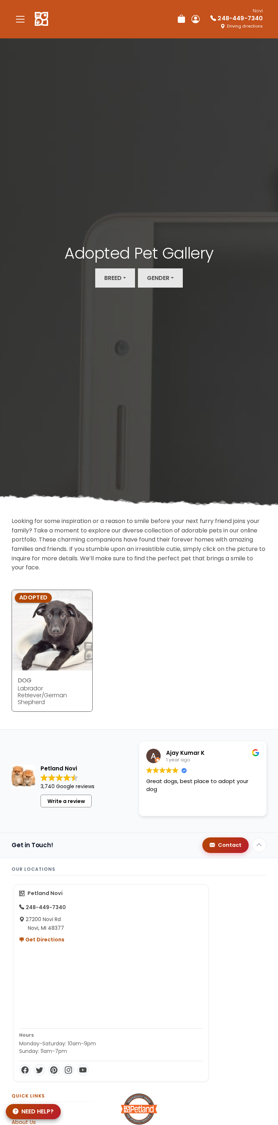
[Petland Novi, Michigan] (41, 19)
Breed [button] (113, 278)
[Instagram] (68, 1070)
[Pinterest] (54, 1070)
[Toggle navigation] (20, 19)
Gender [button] (158, 278)
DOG (24, 680)
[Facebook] (25, 1070)
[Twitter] (39, 1070)
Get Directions (44, 939)
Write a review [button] (66, 801)
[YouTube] (83, 1070)
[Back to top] (259, 845)
